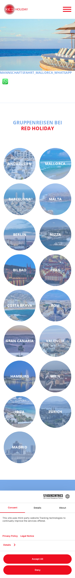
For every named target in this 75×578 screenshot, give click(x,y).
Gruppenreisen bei (37, 125)
